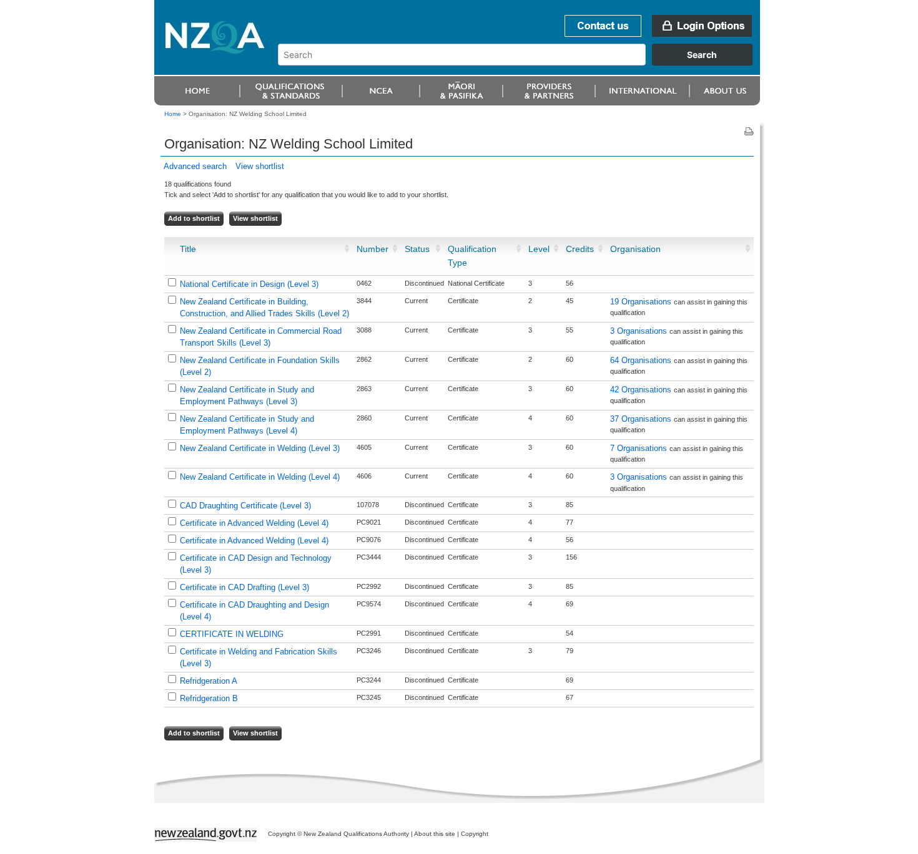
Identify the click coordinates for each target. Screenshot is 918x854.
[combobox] (521, 62)
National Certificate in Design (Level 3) (249, 284)
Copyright (474, 833)
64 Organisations (642, 360)
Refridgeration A (208, 681)
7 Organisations (639, 448)
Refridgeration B (209, 698)
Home (172, 113)
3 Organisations (639, 331)
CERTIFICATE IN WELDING (232, 634)
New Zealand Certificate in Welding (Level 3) (260, 448)
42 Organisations (642, 389)
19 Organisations (642, 301)
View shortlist (259, 166)
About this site (434, 833)
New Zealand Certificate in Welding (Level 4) (260, 477)
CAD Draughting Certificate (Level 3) (245, 505)
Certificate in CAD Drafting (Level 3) (244, 587)
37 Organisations (642, 419)
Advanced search (195, 166)
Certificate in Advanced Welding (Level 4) (254, 523)
